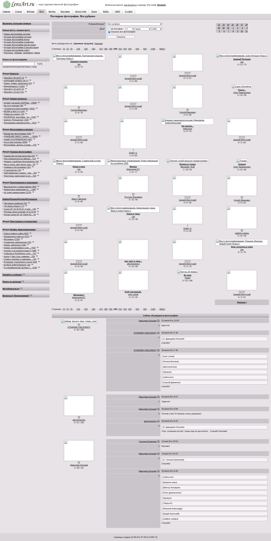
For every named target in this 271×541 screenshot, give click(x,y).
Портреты (8, 53)
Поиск (94, 11)
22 (219, 25)
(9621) (162, 49)
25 (233, 25)
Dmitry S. (133, 153)
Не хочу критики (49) (13, 106)
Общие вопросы (18, 99)
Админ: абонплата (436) (15, 245)
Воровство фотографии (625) (17, 134)
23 (224, 25)
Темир (187, 278)
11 (247, 31)
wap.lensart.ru (130, 5)
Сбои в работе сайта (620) (16, 233)
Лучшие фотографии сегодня (17, 37)
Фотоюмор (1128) (12, 239)
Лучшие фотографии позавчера (19, 42)
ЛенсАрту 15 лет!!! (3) (14, 89)
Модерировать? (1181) (14, 86)
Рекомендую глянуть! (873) (16, 236)
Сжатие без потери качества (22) (19, 156)
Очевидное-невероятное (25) (17, 242)
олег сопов (133, 294)
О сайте (129, 11)
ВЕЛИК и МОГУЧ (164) (14, 111)
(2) (67, 49)
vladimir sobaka (242, 233)
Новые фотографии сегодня (17, 34)
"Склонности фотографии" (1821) (19, 108)
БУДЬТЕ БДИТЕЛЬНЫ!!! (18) (17, 265)
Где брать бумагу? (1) (14, 206)
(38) (106, 49)
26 (237, 25)
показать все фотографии (123, 32)
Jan (79, 64)
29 (219, 28)
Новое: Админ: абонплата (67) (18, 83)
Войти (106, 11)
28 (246, 25)
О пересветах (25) (12, 170)
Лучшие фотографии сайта (16, 50)
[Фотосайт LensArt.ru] (41, 8)
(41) (120, 49)
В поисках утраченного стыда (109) (20, 262)
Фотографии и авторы (21, 129)
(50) (137, 49)
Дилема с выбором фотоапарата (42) (21, 161)
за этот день (117, 29)
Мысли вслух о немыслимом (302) (20, 187)
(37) (101, 49)
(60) (145, 49)
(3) (71, 49)
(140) (153, 49)
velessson (187, 129)
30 (224, 28)
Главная (6, 11)
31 (228, 28)
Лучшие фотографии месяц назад (20, 45)
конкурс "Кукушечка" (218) (16, 120)
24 (228, 25)
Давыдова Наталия (148, 321)
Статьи (18, 11)
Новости (14, 73)
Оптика (21, 199)
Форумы (30, 11)
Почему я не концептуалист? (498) (20, 251)
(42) (125, 49)
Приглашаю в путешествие (23, 221)
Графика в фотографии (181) (17, 167)
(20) (86, 49)
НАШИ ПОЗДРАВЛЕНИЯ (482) (18, 139)
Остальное (31, 199)
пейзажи (18, 53)
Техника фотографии (21, 152)
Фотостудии (80, 11)
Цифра (6, 199)
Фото (41, 11)
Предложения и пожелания (24, 182)
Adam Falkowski (79, 199)
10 (242, 31)
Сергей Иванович (79, 110)
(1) (64, 49)
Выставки (65, 11)
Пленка (14, 199)
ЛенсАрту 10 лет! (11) (14, 92)
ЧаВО (117, 11)
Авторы (51, 11)
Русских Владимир (133, 197)
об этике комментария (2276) (17, 192)
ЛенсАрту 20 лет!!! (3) (14, 78)
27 (242, 25)
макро (37, 53)
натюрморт (28, 53)
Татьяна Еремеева (148, 441)
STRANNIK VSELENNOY (78, 327)
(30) (93, 49)
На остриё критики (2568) (16, 142)
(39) (110, 49)
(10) (78, 49)
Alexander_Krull (187, 167)
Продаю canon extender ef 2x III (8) (20, 212)
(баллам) (98, 43)
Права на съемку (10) (14, 114)
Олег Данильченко (242, 92)
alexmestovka (133, 264)
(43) (130, 49)
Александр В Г (133, 169)
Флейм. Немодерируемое (23, 229)
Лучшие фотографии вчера (16, 39)
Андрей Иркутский (133, 78)
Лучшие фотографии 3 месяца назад (21, 47)
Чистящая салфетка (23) (15, 203)
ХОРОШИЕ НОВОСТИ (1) (16, 80)
